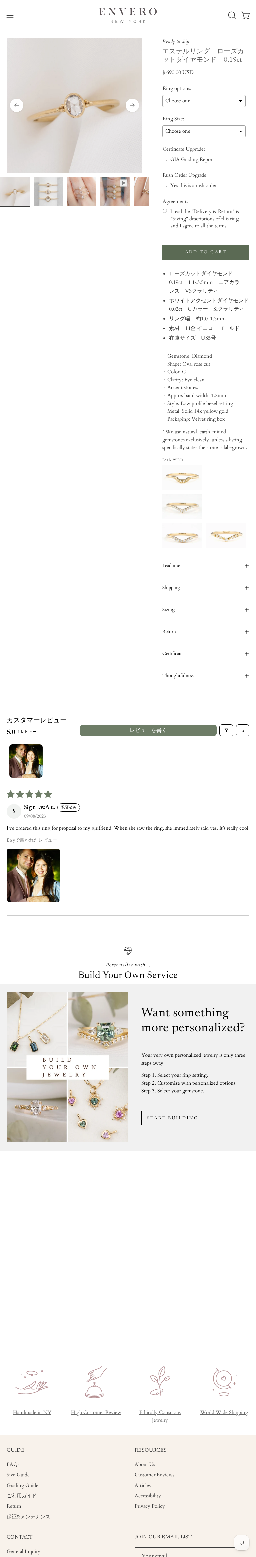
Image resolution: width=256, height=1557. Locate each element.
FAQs (13, 1464)
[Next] (132, 105)
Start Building (172, 1118)
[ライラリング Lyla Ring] (182, 506)
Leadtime (171, 565)
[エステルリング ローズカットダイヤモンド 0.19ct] (15, 192)
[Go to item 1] (26, 761)
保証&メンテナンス (28, 1516)
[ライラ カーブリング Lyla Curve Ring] (182, 535)
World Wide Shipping (224, 1412)
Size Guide (18, 1475)
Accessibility (148, 1495)
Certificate (172, 653)
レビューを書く (148, 730)
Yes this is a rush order (193, 185)
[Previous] (16, 105)
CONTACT (20, 1537)
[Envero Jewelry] (128, 15)
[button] (231, 15)
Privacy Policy (150, 1506)
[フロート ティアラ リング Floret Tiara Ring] (226, 535)
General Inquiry (23, 1551)
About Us (145, 1464)
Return (169, 631)
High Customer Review (96, 1412)
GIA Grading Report (192, 159)
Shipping (171, 587)
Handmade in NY (32, 1412)
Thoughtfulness (178, 675)
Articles (143, 1485)
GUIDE (15, 1450)
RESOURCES (151, 1450)
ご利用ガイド (22, 1495)
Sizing (168, 609)
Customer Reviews (154, 1475)
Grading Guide (22, 1485)
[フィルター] (226, 730)
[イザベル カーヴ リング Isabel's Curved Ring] (182, 477)
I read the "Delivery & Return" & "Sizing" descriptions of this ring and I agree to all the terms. (205, 218)
